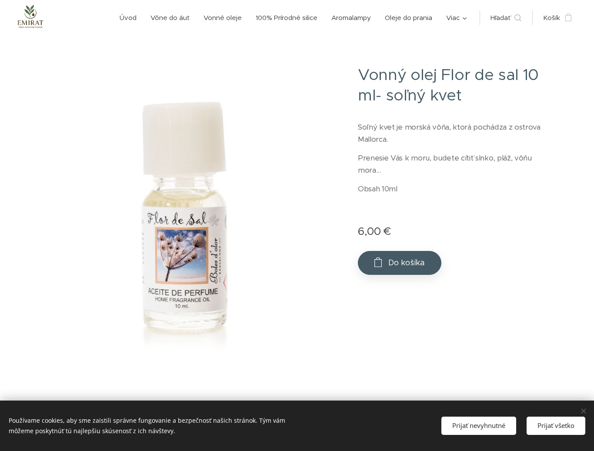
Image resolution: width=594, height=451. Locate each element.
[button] (506, 18)
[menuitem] (130, 18)
